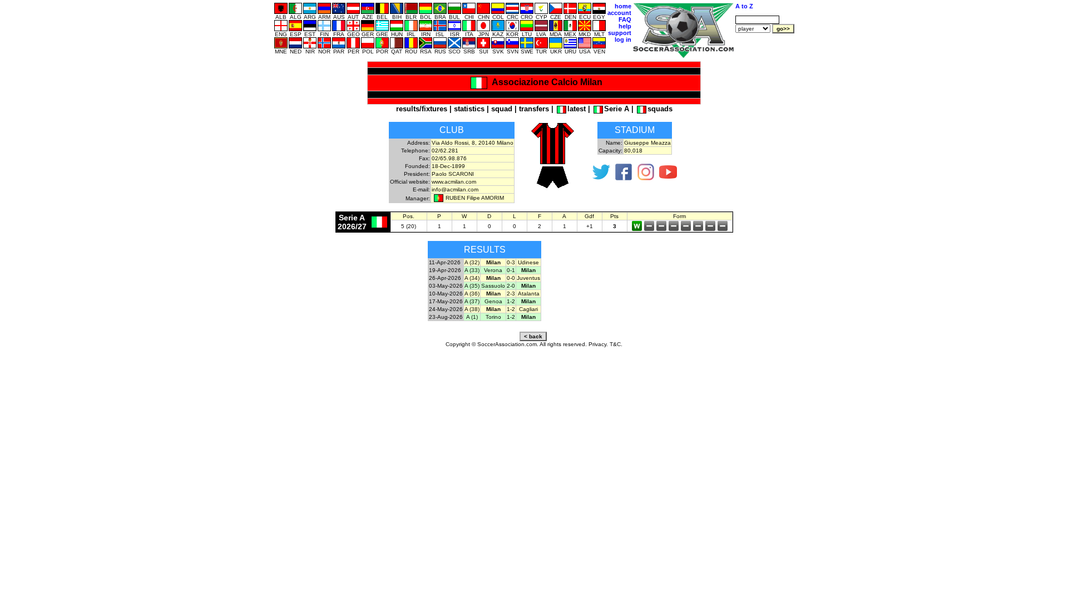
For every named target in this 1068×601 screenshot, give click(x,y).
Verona (493, 270)
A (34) (471, 278)
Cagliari (528, 309)
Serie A (616, 109)
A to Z (744, 6)
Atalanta (529, 293)
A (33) (471, 270)
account (619, 12)
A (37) (471, 301)
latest (576, 109)
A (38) (471, 309)
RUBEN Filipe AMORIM (475, 198)
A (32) (471, 262)
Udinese (528, 262)
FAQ (625, 19)
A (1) (472, 317)
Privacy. (598, 344)
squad (501, 109)
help (625, 26)
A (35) (471, 286)
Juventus (528, 278)
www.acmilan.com (454, 182)
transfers (534, 109)
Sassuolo (493, 286)
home (623, 6)
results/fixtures (421, 109)
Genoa (493, 301)
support (619, 32)
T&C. (616, 344)
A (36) (471, 293)
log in (623, 39)
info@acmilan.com (455, 189)
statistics (469, 109)
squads (660, 109)
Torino (493, 317)
